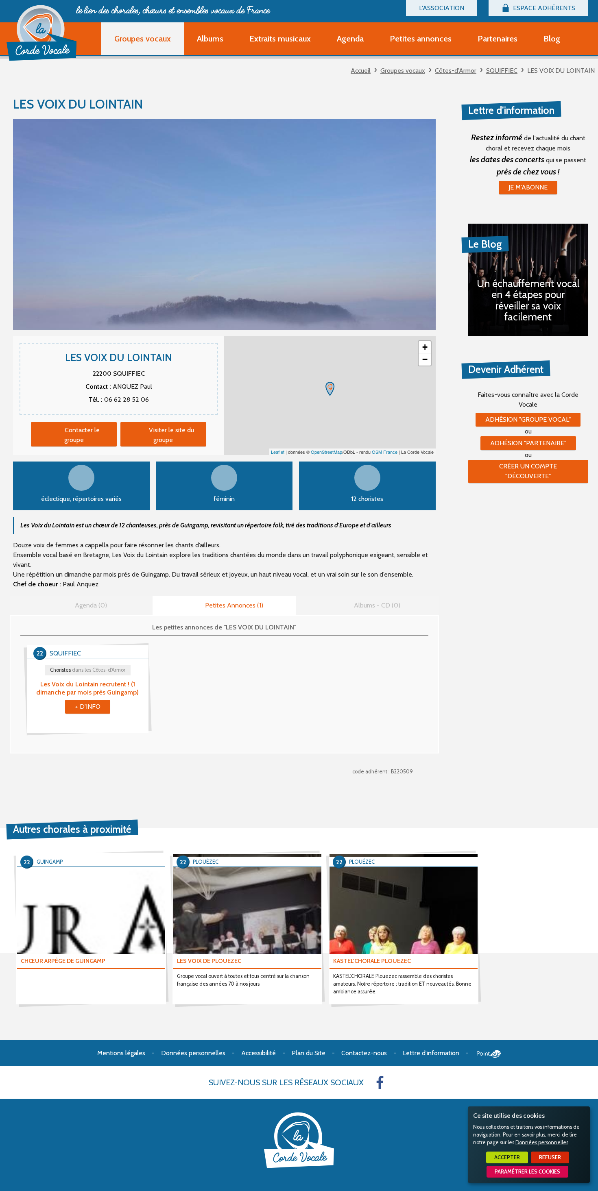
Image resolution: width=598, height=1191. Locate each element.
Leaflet (277, 452)
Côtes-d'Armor (455, 70)
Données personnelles (541, 1142)
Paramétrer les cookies (527, 1172)
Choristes (87, 670)
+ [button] (425, 347)
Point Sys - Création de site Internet (489, 1054)
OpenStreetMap (326, 452)
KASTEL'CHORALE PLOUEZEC (372, 961)
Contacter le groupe (82, 435)
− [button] (425, 359)
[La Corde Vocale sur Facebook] (380, 1082)
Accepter (507, 1157)
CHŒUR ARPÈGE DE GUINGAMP (63, 961)
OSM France (384, 452)
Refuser (550, 1157)
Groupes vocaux (402, 70)
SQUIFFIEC (501, 70)
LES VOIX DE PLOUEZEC (209, 961)
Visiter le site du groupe (171, 435)
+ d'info (87, 706)
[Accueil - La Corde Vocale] (41, 32)
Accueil (361, 70)
